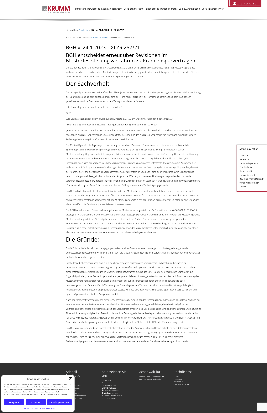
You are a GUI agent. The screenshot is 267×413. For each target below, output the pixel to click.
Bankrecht (244, 159)
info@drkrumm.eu (111, 393)
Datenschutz (40, 408)
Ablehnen (35, 402)
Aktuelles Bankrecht (99, 37)
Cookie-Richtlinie (27, 408)
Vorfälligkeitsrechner (249, 182)
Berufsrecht (93, 8)
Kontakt (243, 186)
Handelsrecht (245, 171)
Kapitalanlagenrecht (248, 163)
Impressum (50, 408)
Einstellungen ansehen (59, 402)
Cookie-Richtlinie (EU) (182, 384)
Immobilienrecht (247, 175)
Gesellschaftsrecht (248, 167)
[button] (70, 378)
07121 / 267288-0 (246, 3)
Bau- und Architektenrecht (251, 179)
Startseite (243, 155)
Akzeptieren (14, 402)
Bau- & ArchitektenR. (189, 8)
